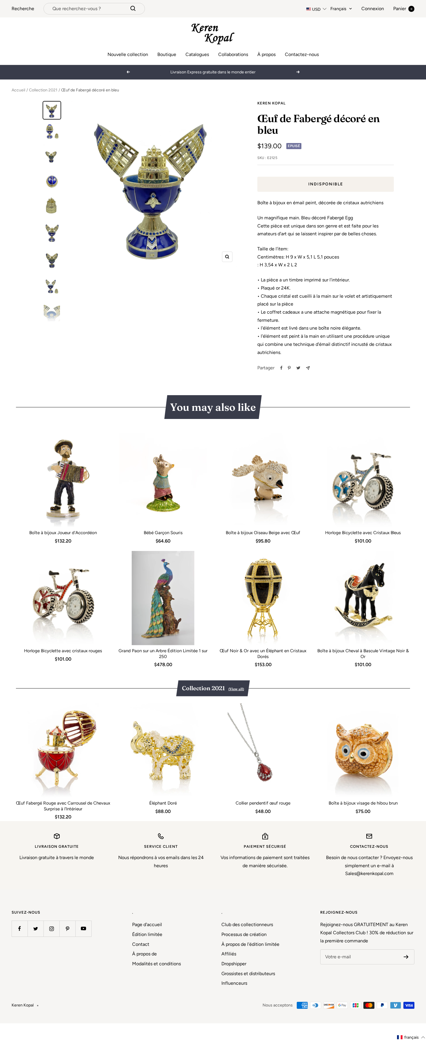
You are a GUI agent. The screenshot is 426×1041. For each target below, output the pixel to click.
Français (338, 8)
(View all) (236, 689)
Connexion (372, 8)
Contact (140, 944)
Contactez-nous (302, 54)
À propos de (144, 954)
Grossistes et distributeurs (248, 973)
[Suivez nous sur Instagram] (51, 929)
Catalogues (197, 54)
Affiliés (228, 954)
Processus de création (244, 934)
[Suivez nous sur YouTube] (83, 929)
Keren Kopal (271, 103)
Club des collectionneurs (247, 924)
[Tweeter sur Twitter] (298, 368)
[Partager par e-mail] (308, 368)
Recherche (23, 8)
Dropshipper (233, 963)
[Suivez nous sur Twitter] (35, 929)
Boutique (166, 54)
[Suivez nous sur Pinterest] (67, 929)
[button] (411, 1037)
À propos (266, 54)
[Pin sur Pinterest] (289, 368)
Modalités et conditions (156, 963)
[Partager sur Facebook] (281, 368)
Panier (402, 8)
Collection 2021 (43, 90)
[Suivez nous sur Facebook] (20, 929)
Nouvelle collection (128, 54)
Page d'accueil (147, 924)
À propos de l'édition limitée (250, 944)
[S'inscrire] (406, 957)
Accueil (18, 90)
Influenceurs (234, 983)
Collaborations (233, 54)
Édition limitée (147, 934)
